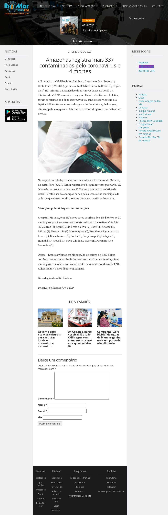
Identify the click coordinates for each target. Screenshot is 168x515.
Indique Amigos (147, 110)
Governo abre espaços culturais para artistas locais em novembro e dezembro (49, 339)
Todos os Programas (80, 477)
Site (40, 417)
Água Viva (88, 25)
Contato (158, 6)
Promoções (109, 6)
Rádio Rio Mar (11, 89)
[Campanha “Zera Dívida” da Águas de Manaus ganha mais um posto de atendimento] (109, 318)
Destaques (10, 58)
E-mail (42, 411)
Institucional (48, 6)
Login (56, 505)
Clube (142, 97)
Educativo (79, 491)
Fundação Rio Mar (134, 6)
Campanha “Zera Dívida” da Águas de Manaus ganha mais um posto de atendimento (109, 337)
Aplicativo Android (56, 493)
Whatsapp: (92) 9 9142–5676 (111, 491)
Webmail (56, 510)
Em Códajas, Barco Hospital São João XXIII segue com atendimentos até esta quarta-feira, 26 (80, 339)
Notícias (67, 6)
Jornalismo (80, 482)
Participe (95, 30)
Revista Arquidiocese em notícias (150, 132)
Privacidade (56, 487)
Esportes (9, 83)
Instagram (111, 487)
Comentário (46, 398)
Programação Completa (80, 495)
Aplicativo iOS (56, 500)
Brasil (7, 77)
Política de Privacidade (150, 120)
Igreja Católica (11, 65)
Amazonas (10, 71)
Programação (86, 6)
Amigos (143, 94)
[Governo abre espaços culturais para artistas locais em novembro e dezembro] (50, 318)
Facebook (111, 482)
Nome (42, 404)
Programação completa (146, 125)
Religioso (80, 487)
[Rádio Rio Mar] (16, 4)
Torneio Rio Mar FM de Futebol (149, 139)
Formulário (111, 477)
